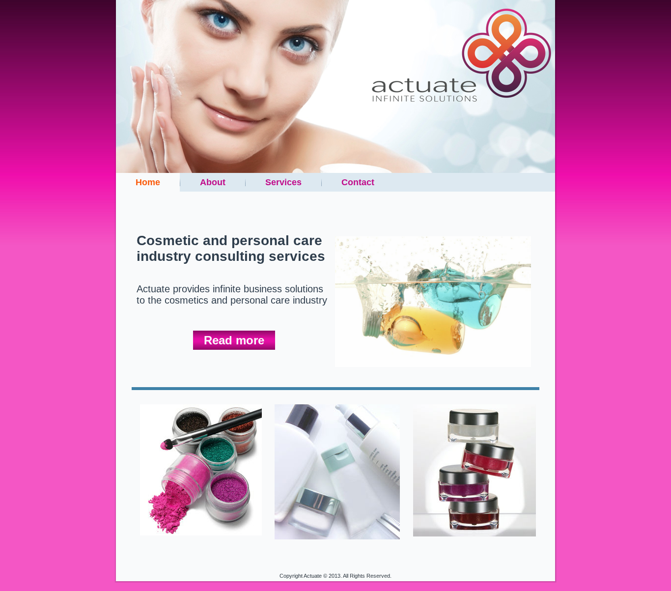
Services (283, 182)
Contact (357, 182)
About (212, 182)
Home (148, 182)
